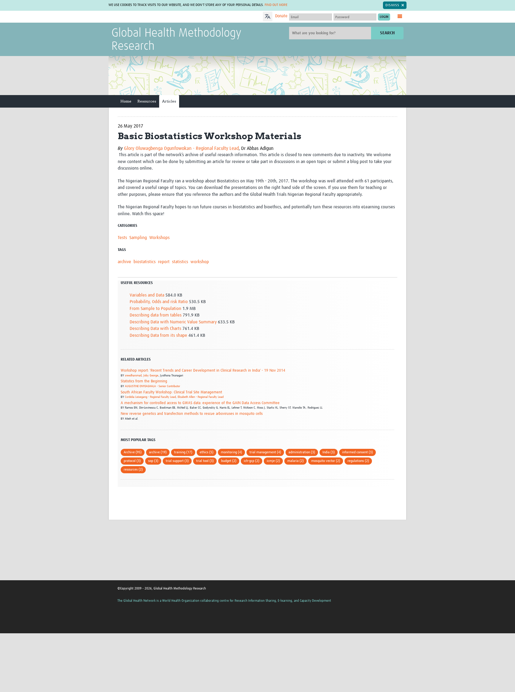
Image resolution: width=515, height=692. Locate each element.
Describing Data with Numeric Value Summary (173, 322)
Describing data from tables (156, 315)
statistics (180, 262)
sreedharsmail (133, 375)
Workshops (159, 237)
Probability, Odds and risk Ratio (159, 302)
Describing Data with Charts (155, 328)
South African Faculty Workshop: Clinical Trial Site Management (171, 392)
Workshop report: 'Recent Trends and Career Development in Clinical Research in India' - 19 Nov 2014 (203, 371)
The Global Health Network (156, 16)
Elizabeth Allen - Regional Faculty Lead (201, 396)
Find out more (276, 5)
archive (124, 262)
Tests (122, 237)
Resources (146, 101)
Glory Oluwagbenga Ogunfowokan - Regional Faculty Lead (181, 148)
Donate (281, 16)
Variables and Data (147, 295)
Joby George (150, 375)
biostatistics (145, 262)
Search (387, 33)
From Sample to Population (155, 308)
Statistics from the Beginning (144, 381)
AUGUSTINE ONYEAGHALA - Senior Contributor (152, 386)
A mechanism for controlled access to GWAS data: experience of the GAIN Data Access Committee (200, 403)
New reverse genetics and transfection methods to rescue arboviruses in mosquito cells (192, 414)
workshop (199, 262)
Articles (169, 101)
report (164, 262)
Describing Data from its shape (158, 335)
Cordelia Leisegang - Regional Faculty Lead (150, 396)
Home (125, 101)
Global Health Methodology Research (176, 39)
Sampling (138, 237)
